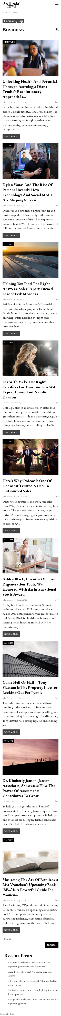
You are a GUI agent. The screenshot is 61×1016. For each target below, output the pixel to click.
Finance (8, 741)
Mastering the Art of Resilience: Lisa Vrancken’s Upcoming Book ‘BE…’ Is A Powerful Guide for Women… (30, 887)
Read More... (11, 136)
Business (8, 145)
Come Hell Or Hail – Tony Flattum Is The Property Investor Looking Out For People (30, 687)
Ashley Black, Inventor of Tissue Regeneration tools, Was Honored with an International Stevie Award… (30, 587)
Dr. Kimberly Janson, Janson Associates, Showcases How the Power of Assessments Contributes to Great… (29, 788)
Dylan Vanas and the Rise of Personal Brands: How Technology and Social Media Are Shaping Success (27, 192)
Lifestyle (9, 42)
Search (7, 938)
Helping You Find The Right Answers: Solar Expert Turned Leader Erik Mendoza (28, 288)
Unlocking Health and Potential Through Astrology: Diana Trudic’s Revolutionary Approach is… (30, 89)
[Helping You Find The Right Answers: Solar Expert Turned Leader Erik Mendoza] (30, 260)
